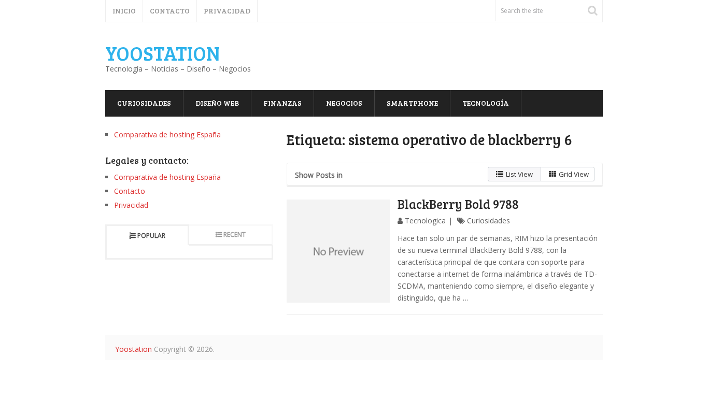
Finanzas (282, 103)
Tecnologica (425, 220)
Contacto (170, 11)
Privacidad (227, 11)
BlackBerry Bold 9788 (458, 203)
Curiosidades (144, 103)
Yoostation (162, 53)
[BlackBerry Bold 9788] (338, 251)
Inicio (124, 11)
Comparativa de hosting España (167, 134)
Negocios (344, 103)
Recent (234, 234)
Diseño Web (217, 103)
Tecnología (485, 103)
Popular (151, 235)
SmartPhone (412, 103)
